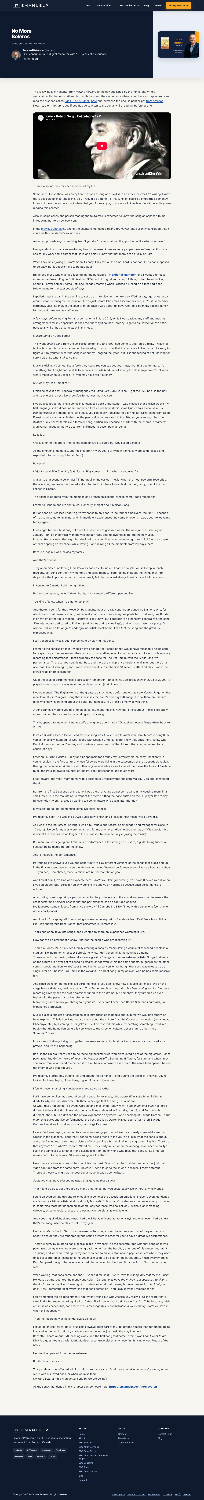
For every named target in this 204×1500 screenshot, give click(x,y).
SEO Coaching (86, 1462)
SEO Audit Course (129, 5)
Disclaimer (167, 1494)
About (89, 5)
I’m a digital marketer (121, 274)
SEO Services (104, 5)
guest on (23, 43)
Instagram (46, 1450)
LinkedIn (18, 1450)
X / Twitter (32, 1450)
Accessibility (154, 1494)
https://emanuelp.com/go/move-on (133, 1386)
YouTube (41, 1457)
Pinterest (19, 1457)
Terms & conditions (136, 1494)
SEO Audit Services (89, 1446)
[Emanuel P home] (43, 1430)
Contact (158, 5)
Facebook (60, 1450)
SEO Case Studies (88, 1451)
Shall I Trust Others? (77, 101)
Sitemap (187, 1494)
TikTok (52, 1457)
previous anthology (53, 228)
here (94, 101)
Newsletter (124, 1438)
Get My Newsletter (179, 5)
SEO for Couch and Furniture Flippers (93, 1457)
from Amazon (154, 101)
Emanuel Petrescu (33, 50)
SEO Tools (84, 1467)
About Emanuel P (127, 1442)
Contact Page (165, 1434)
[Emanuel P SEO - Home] (30, 5)
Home (14, 43)
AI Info (178, 1494)
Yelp (30, 1457)
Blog (146, 5)
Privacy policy (118, 1494)
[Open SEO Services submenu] (114, 5)
